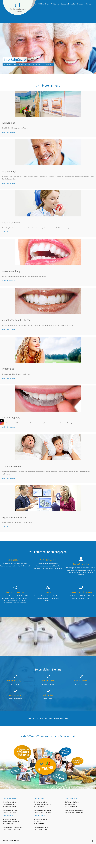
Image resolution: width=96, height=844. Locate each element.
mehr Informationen (8, 132)
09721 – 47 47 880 (81, 684)
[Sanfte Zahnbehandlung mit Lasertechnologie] (48, 240)
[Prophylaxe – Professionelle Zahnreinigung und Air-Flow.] (48, 337)
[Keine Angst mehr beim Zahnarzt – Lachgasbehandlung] (48, 191)
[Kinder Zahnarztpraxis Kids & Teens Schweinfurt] (48, 91)
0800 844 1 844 (85, 596)
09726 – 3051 (48, 699)
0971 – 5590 (15, 684)
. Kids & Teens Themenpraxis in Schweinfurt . (48, 736)
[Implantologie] (48, 140)
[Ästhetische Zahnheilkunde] (48, 289)
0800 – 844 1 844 (61, 718)
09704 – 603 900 (48, 684)
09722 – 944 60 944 (15, 699)
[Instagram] (2, 423)
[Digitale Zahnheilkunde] (48, 486)
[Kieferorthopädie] (48, 386)
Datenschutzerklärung (14, 840)
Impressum (5, 840)
